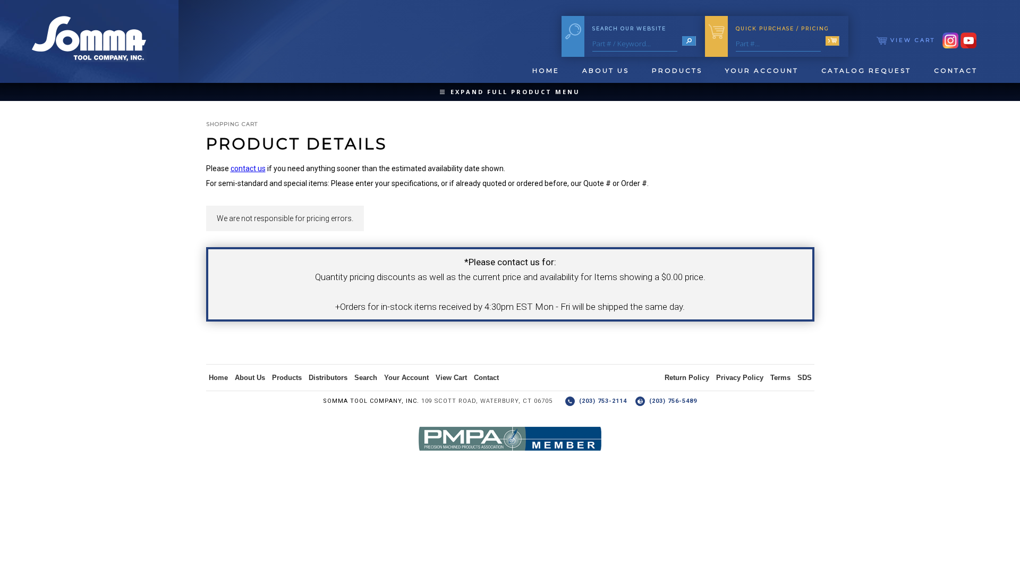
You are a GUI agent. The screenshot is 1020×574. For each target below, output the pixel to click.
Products (677, 70)
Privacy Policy (739, 378)
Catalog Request (866, 70)
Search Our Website (629, 28)
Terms (780, 378)
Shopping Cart (232, 124)
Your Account (761, 70)
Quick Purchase (782, 28)
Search (365, 378)
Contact (956, 70)
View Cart (911, 40)
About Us (605, 70)
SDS (804, 378)
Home (545, 70)
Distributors (328, 378)
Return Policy (687, 378)
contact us (248, 168)
